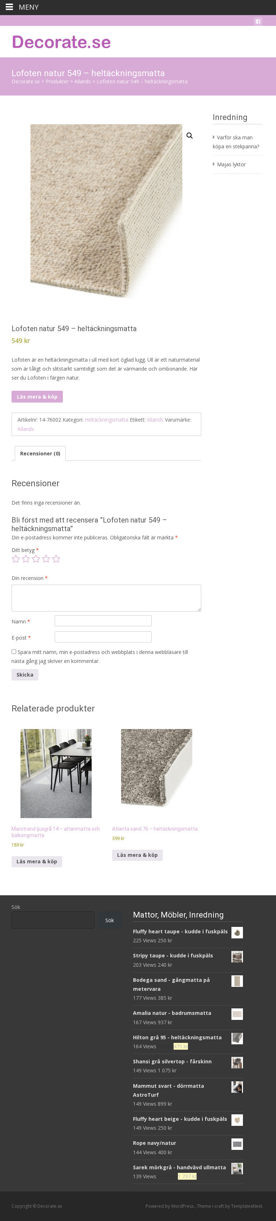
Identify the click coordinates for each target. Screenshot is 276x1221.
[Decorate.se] (56, 40)
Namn (21, 621)
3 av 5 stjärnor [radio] (36, 558)
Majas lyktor (231, 164)
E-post (21, 637)
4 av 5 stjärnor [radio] (46, 558)
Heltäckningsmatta (106, 419)
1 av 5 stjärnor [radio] (16, 558)
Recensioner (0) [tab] (40, 453)
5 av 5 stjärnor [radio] (56, 558)
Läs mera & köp (37, 396)
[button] (189, 135)
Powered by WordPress (170, 1206)
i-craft (218, 1206)
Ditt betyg (25, 550)
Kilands (155, 419)
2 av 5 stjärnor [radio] (26, 558)
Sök (16, 907)
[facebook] (258, 22)
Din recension (30, 578)
